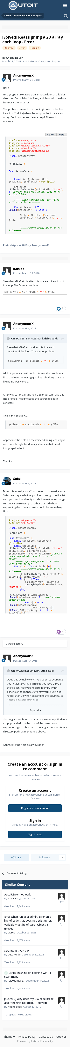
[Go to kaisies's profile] (7, 271)
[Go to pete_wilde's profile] (61, 952)
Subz (44, 670)
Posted (26, 80)
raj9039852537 (16, 980)
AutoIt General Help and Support (42, 61)
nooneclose (15, 1006)
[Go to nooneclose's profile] (61, 1000)
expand (50, 134)
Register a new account (35, 808)
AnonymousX (14, 57)
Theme (8, 1036)
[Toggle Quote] (8, 338)
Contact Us (46, 1036)
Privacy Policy (26, 1036)
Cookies (61, 1036)
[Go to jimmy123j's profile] (61, 896)
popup (62, 134)
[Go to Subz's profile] (7, 481)
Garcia (12, 932)
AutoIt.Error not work (17, 894)
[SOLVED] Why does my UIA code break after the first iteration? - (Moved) (28, 1001)
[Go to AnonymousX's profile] (7, 78)
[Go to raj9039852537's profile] (61, 974)
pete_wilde (14, 954)
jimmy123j (13, 898)
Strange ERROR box (16, 950)
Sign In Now (35, 834)
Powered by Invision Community (35, 1041)
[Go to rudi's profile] (61, 918)
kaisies (46, 338)
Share (17, 857)
